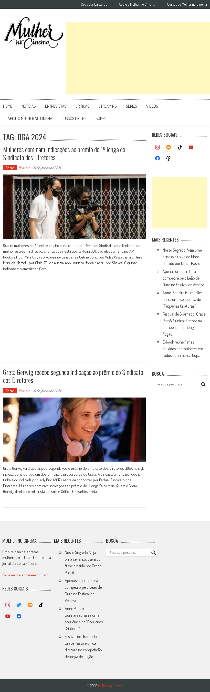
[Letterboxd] (168, 147)
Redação (24, 167)
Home (7, 106)
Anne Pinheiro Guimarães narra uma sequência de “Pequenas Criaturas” (182, 299)
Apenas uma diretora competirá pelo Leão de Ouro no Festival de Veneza (183, 278)
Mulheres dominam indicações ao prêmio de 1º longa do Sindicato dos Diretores (64, 153)
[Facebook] (157, 158)
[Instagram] (157, 147)
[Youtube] (191, 147)
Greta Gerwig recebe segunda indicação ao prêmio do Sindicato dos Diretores (73, 376)
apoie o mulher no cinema (30, 118)
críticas (82, 106)
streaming (108, 106)
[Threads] (168, 158)
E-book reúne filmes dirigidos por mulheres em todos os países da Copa (183, 348)
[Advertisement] (138, 58)
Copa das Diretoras (94, 4)
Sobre (101, 118)
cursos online (74, 118)
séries (131, 106)
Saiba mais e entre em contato (25, 575)
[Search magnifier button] (203, 384)
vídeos (152, 106)
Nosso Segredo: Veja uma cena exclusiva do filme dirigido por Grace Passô (182, 256)
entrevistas (55, 106)
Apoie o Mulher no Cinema (137, 4)
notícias (29, 106)
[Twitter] (19, 605)
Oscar (10, 167)
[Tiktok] (179, 147)
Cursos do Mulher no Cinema (187, 4)
